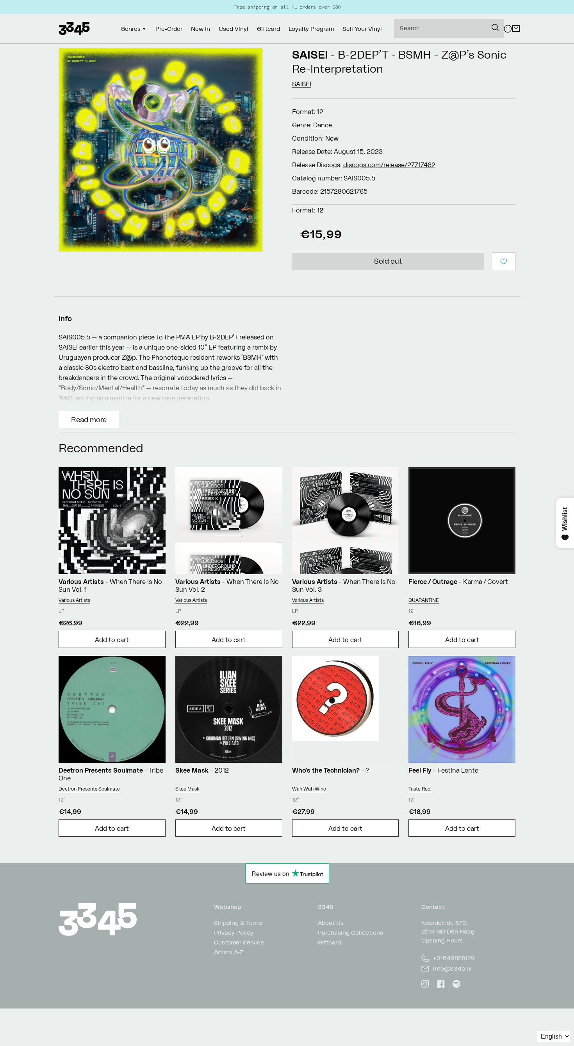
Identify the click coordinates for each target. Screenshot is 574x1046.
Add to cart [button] (112, 640)
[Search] (495, 27)
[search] (449, 28)
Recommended (101, 448)
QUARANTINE (423, 600)
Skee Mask (187, 789)
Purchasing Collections (350, 932)
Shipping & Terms (238, 923)
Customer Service (239, 942)
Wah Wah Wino (309, 789)
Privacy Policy (233, 932)
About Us (331, 923)
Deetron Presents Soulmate (89, 789)
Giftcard (329, 942)
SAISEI (310, 54)
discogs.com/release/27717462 (389, 165)
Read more (89, 419)
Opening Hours (442, 940)
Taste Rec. (419, 789)
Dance (322, 125)
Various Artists (74, 600)
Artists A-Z (229, 952)
